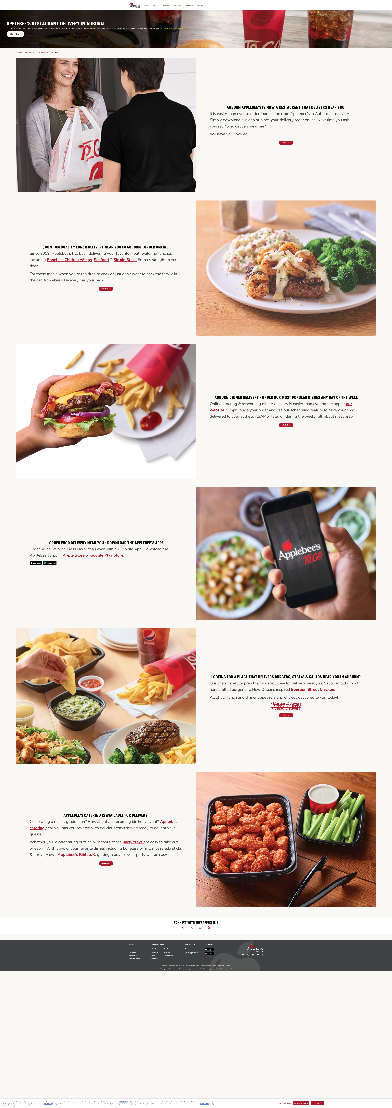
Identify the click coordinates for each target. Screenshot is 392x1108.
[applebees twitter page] (247, 954)
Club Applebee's (169, 955)
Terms (214, 965)
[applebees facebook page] (243, 954)
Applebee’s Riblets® (76, 854)
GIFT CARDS (189, 5)
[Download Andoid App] (50, 563)
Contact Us (154, 952)
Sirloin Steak (125, 259)
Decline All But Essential (301, 1103)
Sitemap (228, 965)
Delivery (54, 52)
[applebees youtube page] (257, 954)
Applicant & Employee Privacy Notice (191, 953)
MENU (147, 5)
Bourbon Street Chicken (312, 689)
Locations (19, 52)
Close (317, 1103)
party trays (133, 842)
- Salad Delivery (286, 708)
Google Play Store (106, 555)
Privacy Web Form (206, 965)
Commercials (155, 958)
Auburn (35, 52)
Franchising (167, 949)
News (153, 955)
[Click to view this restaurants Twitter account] (192, 927)
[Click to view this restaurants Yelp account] (209, 927)
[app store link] (209, 949)
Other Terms (221, 965)
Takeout (131, 949)
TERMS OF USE (123, 1102)
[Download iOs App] (36, 563)
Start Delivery (15, 34)
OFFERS (155, 5)
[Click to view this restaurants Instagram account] (200, 927)
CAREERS (200, 5)
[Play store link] (209, 953)
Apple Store (74, 555)
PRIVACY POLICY (204, 1104)
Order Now (286, 143)
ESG (165, 958)
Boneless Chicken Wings (69, 259)
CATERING (177, 5)
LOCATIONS (166, 5)
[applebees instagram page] (252, 954)
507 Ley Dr (45, 52)
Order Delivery (106, 289)
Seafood (101, 259)
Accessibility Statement (168, 965)
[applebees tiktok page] (261, 954)
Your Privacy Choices (285, 1103)
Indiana (28, 52)
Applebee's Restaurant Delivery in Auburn (55, 24)
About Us (154, 949)
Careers (187, 949)
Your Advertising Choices (192, 965)
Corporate (167, 952)
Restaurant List (133, 955)
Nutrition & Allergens (135, 958)
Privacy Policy (180, 965)
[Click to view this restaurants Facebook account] (183, 927)
